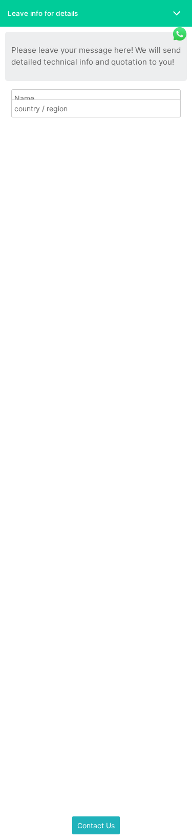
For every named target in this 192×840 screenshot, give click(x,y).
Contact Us (96, 825)
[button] (96, 13)
